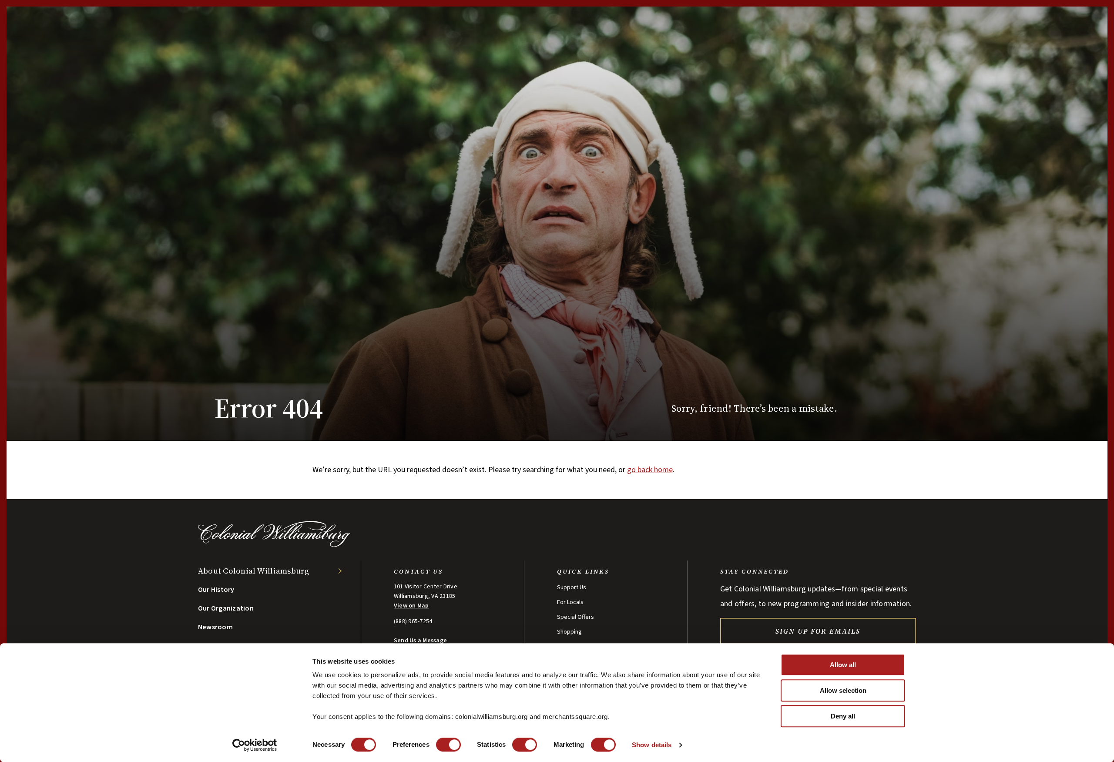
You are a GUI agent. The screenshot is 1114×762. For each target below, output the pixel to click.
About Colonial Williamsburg (253, 570)
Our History (216, 589)
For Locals (570, 602)
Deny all (843, 716)
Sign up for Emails (817, 631)
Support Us (571, 587)
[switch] (448, 745)
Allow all (843, 664)
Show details (651, 745)
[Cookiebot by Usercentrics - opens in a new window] (255, 745)
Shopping (569, 632)
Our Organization (226, 608)
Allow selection (843, 690)
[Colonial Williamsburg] (274, 544)
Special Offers (575, 617)
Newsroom (215, 627)
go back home (650, 469)
